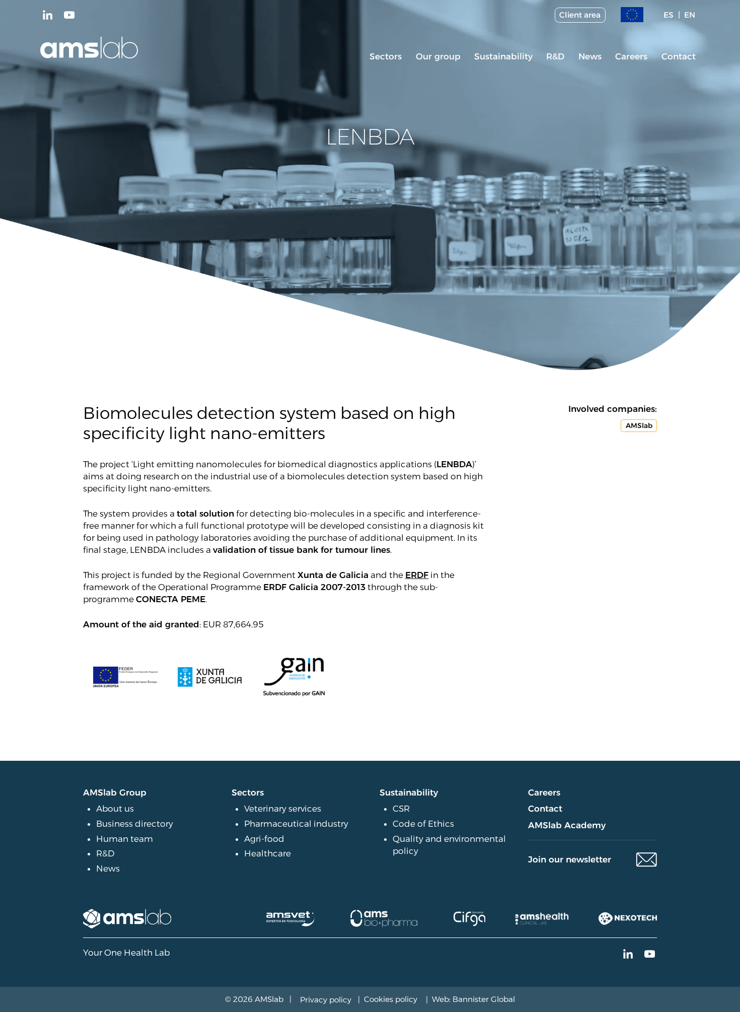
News (590, 56)
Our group (438, 56)
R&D (555, 56)
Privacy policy (325, 999)
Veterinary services (282, 809)
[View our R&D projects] (632, 15)
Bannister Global (484, 999)
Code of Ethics (423, 824)
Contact (678, 56)
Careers (631, 56)
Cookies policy (390, 999)
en (689, 15)
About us (115, 809)
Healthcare (267, 853)
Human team (124, 839)
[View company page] (127, 918)
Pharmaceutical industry (296, 824)
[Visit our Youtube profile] (69, 15)
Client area (580, 15)
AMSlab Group (114, 792)
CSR (401, 809)
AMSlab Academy (567, 825)
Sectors (385, 56)
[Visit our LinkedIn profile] (47, 15)
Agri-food (264, 839)
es (668, 15)
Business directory (134, 824)
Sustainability (503, 56)
